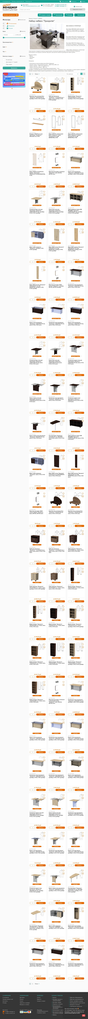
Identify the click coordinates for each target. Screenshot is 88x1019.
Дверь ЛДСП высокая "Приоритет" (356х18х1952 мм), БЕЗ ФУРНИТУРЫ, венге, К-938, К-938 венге (76, 475)
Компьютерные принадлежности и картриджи (57, 1007)
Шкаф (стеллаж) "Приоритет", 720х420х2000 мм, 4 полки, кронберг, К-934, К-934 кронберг (76, 663)
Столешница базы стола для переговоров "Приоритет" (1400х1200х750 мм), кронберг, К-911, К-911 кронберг (37, 211)
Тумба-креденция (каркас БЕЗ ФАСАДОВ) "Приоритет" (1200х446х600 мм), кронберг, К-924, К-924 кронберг (75, 211)
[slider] (3, 37)
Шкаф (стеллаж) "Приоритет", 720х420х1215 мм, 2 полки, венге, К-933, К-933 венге (57, 625)
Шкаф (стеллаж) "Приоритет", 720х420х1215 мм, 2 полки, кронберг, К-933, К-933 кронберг (76, 625)
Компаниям (59, 15)
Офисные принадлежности (77, 999)
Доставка (22, 997)
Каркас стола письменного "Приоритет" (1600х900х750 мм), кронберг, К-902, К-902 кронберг (37, 738)
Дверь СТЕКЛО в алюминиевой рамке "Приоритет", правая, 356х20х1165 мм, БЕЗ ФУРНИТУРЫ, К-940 (75, 135)
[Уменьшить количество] (30, 111)
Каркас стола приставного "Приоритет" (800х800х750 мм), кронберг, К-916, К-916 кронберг (37, 852)
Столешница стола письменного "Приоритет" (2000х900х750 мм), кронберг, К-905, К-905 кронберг (37, 776)
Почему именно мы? (8, 999)
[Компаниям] (54, 15)
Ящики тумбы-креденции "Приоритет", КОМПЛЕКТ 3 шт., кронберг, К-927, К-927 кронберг (56, 927)
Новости (39, 999)
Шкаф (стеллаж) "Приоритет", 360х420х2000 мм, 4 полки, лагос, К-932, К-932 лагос (37, 625)
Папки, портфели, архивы (76, 1001)
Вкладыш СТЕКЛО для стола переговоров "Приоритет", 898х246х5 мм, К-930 (36, 135)
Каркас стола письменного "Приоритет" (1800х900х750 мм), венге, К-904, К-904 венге (76, 324)
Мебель (40, 18)
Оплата (21, 999)
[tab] (12, 88)
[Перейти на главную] (10, 10)
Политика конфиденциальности (42, 1010)
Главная (30, 18)
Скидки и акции (45, 15)
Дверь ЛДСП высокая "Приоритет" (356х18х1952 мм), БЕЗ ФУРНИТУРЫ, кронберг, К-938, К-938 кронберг (37, 286)
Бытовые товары (57, 1002)
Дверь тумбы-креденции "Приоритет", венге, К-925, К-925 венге (37, 474)
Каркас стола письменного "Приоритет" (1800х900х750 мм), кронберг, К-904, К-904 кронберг (76, 738)
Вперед (36, 74)
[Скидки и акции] (40, 15)
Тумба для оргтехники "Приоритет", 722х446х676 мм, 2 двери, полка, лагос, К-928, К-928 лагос (56, 550)
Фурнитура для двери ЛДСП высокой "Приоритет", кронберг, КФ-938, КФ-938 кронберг (56, 286)
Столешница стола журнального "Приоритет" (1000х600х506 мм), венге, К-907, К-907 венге (76, 965)
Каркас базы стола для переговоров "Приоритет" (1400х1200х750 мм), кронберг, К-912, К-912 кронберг (56, 211)
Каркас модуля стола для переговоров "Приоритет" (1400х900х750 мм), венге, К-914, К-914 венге (37, 399)
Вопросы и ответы (24, 1004)
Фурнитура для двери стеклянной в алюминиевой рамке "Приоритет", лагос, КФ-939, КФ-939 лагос (56, 701)
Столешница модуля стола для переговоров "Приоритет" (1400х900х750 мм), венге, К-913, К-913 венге (76, 362)
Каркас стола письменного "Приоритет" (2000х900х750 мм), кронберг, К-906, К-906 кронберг (76, 173)
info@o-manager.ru (60, 6)
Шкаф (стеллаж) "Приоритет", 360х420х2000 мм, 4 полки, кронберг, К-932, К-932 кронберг (76, 97)
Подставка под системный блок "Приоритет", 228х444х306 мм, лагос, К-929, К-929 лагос (75, 512)
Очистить (23, 56)
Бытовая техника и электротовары (58, 1000)
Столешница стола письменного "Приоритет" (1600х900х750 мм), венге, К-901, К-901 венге (76, 286)
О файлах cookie (41, 1012)
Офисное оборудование (76, 997)
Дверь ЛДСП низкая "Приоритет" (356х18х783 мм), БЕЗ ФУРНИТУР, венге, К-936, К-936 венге (56, 474)
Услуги (21, 1001)
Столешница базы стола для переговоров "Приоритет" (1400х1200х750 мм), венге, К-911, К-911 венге (36, 362)
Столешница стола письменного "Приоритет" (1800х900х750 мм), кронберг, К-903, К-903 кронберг (56, 738)
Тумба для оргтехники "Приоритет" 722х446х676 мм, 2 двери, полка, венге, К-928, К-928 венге (37, 550)
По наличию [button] (70, 74)
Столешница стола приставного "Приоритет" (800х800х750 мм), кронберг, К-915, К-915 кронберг (76, 814)
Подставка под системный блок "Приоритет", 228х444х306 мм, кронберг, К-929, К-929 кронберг (37, 97)
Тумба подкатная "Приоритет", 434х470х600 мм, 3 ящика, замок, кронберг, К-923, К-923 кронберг (37, 588)
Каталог (35, 18)
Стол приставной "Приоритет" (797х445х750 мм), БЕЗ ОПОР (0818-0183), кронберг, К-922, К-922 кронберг (37, 927)
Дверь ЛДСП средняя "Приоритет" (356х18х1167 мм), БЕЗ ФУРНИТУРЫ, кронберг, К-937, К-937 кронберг (76, 248)
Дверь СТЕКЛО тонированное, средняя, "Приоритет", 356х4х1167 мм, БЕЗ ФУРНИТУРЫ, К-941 (37, 173)
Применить (14, 68)
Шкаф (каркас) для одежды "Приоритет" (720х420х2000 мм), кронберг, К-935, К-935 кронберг (76, 927)
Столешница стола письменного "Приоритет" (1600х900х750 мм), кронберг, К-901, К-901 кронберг (76, 701)
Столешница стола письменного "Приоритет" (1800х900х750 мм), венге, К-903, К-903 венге (56, 324)
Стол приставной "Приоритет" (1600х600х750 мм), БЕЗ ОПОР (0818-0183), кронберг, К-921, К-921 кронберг (75, 890)
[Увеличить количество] (35, 111)
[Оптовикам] (76, 15)
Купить (41, 111)
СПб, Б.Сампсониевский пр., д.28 (31, 6)
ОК (83, 1015)
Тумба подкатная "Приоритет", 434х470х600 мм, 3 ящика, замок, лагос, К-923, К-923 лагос (57, 588)
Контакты (5, 1001)
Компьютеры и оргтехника (59, 1010)
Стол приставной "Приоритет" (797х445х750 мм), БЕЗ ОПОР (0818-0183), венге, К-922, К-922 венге (56, 437)
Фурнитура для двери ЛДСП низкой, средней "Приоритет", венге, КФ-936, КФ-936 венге (36, 512)
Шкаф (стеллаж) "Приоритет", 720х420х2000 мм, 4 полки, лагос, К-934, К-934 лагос (37, 701)
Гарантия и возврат (25, 1002)
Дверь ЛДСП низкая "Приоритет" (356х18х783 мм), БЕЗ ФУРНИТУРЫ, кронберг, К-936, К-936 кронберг (56, 248)
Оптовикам (81, 15)
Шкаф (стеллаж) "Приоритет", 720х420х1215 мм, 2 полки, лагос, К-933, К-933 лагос (37, 663)
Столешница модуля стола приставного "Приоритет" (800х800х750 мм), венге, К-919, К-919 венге (75, 399)
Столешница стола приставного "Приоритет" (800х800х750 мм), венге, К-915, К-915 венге (56, 399)
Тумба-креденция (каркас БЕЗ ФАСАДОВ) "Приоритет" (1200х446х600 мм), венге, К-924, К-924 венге (76, 437)
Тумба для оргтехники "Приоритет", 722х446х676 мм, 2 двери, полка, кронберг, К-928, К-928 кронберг (56, 98)
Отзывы (70, 15)
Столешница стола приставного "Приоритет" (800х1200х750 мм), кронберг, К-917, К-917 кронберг (56, 852)
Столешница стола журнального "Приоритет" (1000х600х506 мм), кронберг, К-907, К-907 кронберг (56, 776)
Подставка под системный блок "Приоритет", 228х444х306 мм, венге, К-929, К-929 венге (56, 512)
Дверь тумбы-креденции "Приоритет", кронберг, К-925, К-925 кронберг (37, 248)
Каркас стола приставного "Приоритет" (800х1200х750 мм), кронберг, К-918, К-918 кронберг (76, 852)
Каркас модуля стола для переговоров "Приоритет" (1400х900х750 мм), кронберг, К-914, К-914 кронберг (56, 814)
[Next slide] (24, 80)
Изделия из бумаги (58, 1004)
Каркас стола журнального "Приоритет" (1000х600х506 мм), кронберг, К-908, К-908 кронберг (76, 776)
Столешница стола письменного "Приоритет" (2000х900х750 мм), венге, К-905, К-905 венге (37, 965)
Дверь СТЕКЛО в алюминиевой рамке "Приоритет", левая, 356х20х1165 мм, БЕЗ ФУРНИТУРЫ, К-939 (56, 135)
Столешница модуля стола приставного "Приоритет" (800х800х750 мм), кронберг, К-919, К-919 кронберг (36, 890)
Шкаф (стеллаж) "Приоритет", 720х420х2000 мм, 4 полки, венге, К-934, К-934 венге (57, 663)
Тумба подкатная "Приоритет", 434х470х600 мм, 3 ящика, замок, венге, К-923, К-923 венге (76, 550)
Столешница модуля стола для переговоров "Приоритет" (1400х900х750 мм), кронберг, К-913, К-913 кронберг (37, 814)
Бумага (54, 997)
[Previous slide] (5, 80)
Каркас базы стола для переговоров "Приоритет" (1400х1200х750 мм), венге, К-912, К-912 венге (55, 362)
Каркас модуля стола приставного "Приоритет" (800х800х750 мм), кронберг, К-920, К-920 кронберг (57, 889)
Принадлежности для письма (77, 1002)
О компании (6, 997)
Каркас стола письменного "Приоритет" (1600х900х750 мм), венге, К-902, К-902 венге (37, 324)
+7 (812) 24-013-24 (60, 4)
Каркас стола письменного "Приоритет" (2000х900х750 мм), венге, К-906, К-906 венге (56, 965)
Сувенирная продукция (76, 1006)
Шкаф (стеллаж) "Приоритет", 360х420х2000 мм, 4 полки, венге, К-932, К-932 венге (76, 588)
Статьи (38, 997)
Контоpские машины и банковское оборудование (60, 1012)
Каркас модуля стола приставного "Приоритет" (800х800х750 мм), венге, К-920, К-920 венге (37, 437)
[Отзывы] (67, 15)
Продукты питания (75, 1004)
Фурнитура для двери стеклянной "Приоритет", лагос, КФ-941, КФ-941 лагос (56, 173)
